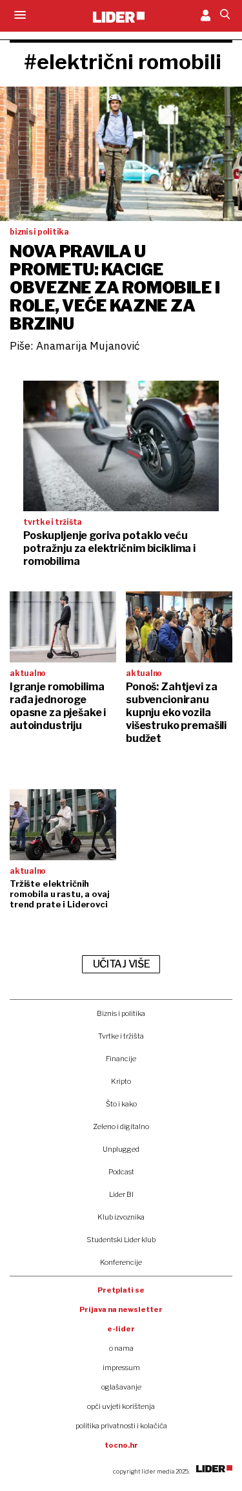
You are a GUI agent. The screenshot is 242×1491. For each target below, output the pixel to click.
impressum (121, 1367)
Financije (121, 1058)
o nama (121, 1348)
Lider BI (121, 1194)
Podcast (121, 1171)
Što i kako (121, 1103)
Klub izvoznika (121, 1216)
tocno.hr (121, 1445)
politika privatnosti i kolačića (121, 1425)
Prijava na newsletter (121, 1309)
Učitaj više (121, 964)
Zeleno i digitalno (121, 1126)
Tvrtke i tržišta (121, 1036)
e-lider (121, 1328)
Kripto (121, 1081)
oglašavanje (121, 1386)
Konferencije (121, 1262)
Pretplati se (121, 1290)
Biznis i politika (121, 1013)
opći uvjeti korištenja (121, 1406)
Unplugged (121, 1149)
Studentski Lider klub (121, 1239)
